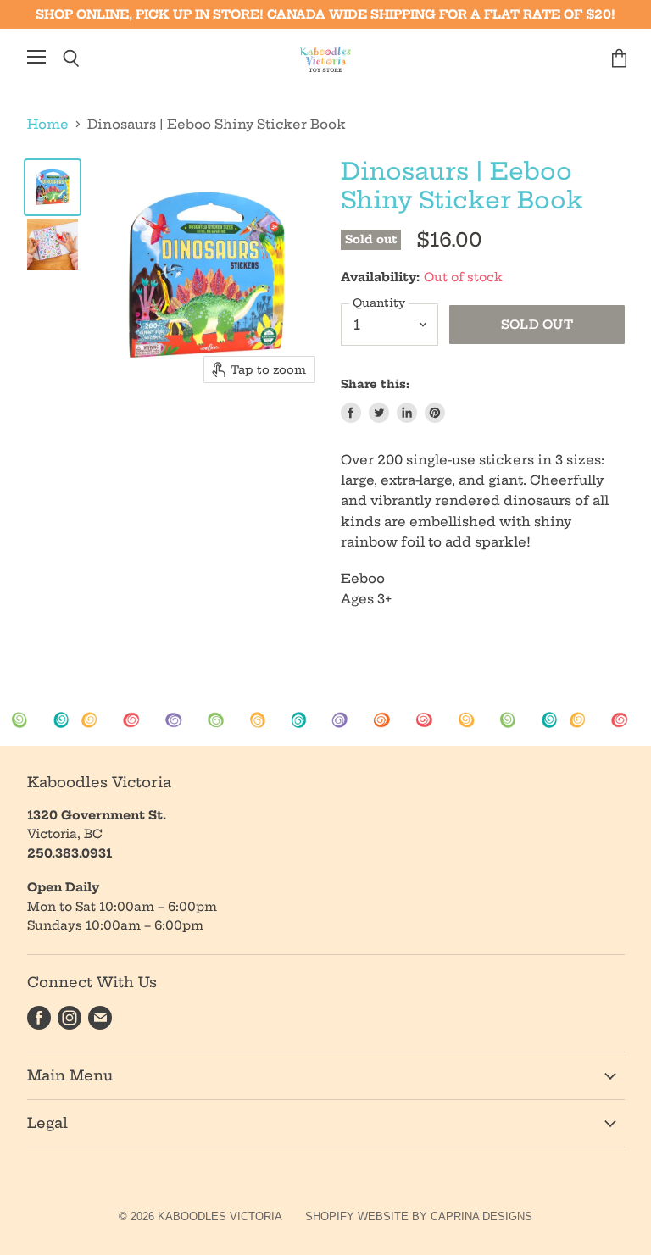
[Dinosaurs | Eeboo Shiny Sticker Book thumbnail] (52, 187)
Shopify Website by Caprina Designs (418, 1216)
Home (48, 124)
